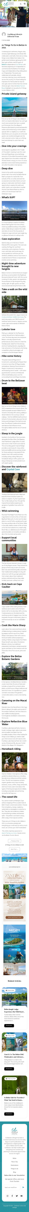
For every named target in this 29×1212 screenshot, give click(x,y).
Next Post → (14, 849)
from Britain (19, 64)
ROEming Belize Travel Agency (14, 115)
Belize (14, 1158)
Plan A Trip (14, 1162)
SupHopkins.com (15, 217)
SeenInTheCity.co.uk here (9, 833)
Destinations (14, 1165)
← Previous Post (14, 841)
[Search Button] (20, 4)
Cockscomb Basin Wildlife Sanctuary (12, 317)
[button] (24, 4)
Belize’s (4, 64)
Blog (14, 1172)
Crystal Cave (13, 469)
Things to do (14, 1168)
